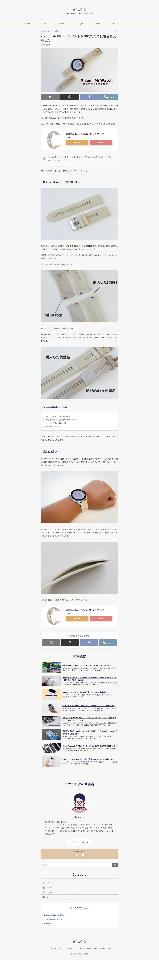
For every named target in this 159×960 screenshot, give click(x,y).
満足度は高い (48, 923)
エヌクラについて (56, 948)
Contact (116, 23)
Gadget (80, 23)
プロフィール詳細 (78, 842)
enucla (79, 9)
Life (44, 23)
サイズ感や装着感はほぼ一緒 (53, 919)
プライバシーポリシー (88, 948)
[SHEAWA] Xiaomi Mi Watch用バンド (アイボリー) (86, 134)
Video (98, 23)
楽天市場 (101, 142)
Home (27, 23)
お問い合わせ (105, 948)
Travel (61, 23)
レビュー (58, 31)
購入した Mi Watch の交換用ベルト (55, 915)
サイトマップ (71, 948)
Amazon (77, 142)
